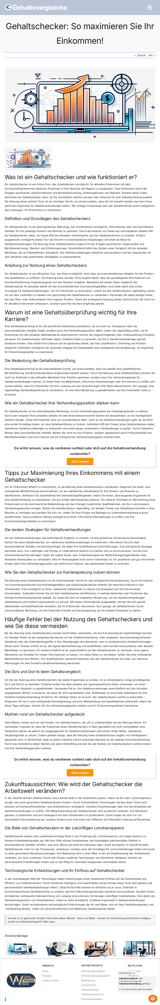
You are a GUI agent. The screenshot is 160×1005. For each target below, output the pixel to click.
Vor (151, 55)
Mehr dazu (49, 921)
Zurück (141, 55)
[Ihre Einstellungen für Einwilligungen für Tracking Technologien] (5, 1000)
